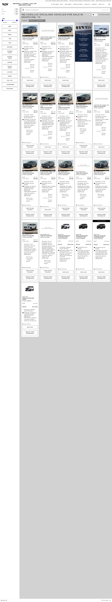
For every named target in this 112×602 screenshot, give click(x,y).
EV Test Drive (55, 4)
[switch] (10, 9)
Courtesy (3, 11)
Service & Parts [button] (77, 4)
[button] (109, 4)
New (3, 9)
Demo (3, 13)
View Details (27, 77)
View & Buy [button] (30, 80)
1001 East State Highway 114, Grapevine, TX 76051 (82, 0)
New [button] (61, 4)
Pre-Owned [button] (68, 4)
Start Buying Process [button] (30, 146)
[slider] (2, 20)
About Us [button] (101, 4)
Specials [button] (87, 4)
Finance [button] (94, 4)
